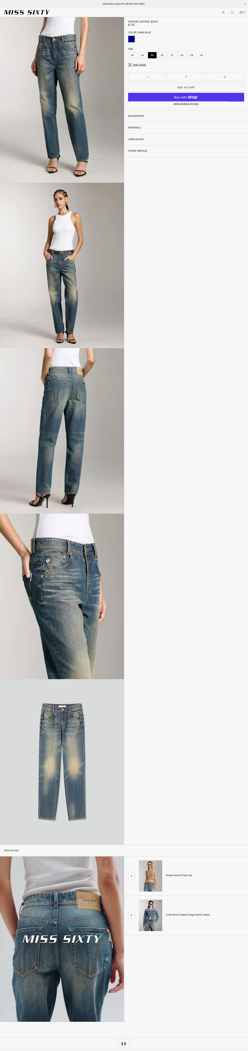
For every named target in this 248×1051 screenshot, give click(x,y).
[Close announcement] (244, 4)
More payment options (186, 104)
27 (172, 55)
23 (134, 56)
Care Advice (136, 139)
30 (203, 56)
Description (136, 116)
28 (183, 56)
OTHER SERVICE (137, 151)
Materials (134, 127)
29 (191, 55)
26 (162, 55)
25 (152, 55)
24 (144, 56)
